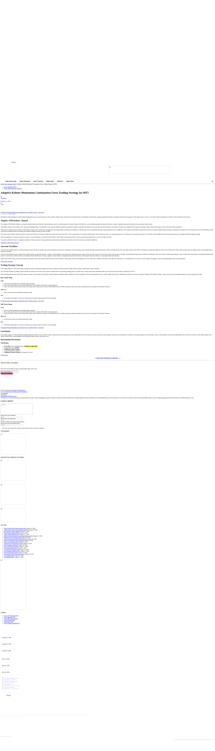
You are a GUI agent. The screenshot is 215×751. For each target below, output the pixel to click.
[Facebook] (3, 207)
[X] (9, 207)
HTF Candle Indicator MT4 (11, 546)
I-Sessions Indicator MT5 (8, 656)
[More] (28, 207)
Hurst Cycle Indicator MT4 (11, 542)
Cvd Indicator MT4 (9, 557)
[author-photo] (4, 393)
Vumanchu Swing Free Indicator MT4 (14, 554)
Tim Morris (4, 198)
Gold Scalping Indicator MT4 (12, 549)
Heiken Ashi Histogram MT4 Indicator (17, 391)
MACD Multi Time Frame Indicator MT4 (15, 528)
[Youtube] (18, 723)
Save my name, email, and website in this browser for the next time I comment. (23, 428)
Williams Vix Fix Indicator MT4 (12, 537)
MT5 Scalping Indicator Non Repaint (11, 669)
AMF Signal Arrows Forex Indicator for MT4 (16, 530)
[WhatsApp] (21, 207)
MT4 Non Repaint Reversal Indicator (14, 540)
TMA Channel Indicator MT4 (12, 534)
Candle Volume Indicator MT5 (9, 662)
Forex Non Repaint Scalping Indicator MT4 (15, 539)
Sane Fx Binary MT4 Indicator (17, 390)
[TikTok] (13, 723)
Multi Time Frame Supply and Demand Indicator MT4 (18, 536)
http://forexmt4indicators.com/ (9, 396)
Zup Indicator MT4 (9, 555)
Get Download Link (7, 373)
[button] (212, 181)
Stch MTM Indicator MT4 (11, 552)
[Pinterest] (15, 207)
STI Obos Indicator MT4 (10, 548)
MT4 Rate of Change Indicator (12, 531)
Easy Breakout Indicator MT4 (12, 551)
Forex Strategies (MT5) (10, 184)
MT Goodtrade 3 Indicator (11, 545)
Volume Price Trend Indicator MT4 (13, 543)
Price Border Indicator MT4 (11, 533)
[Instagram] (8, 723)
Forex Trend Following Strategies (13, 188)
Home (2, 184)
